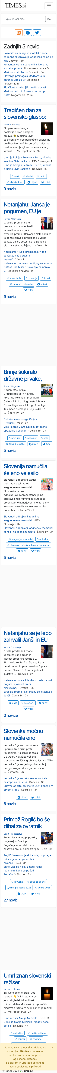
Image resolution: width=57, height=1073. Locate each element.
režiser (21, 1039)
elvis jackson (16, 182)
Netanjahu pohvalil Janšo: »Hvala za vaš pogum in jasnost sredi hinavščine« (28, 684)
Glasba (16, 124)
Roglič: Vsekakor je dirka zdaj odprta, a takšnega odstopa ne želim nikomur (27, 859)
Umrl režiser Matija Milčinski (20, 1018)
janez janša (15, 278)
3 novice (11, 715)
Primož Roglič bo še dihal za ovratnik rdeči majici (27, 826)
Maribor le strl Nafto (16, 72)
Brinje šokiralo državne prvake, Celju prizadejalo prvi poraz (28, 381)
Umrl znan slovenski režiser (27, 979)
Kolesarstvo (16, 834)
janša (14, 703)
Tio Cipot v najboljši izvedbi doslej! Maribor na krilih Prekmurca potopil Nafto (25, 91)
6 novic (10, 803)
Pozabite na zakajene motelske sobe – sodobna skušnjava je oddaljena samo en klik (28, 56)
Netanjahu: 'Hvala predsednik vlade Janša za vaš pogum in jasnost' (25, 255)
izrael (47, 278)
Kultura (17, 989)
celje (45, 438)
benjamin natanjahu (22, 284)
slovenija (32, 278)
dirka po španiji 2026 (20, 887)
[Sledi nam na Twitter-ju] (37, 32)
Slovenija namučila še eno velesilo (25, 469)
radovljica (18, 1033)
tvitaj (47, 182)
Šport (6, 386)
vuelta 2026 (43, 887)
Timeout (7, 124)
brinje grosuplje (16, 443)
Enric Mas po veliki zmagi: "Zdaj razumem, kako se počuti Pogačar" (23, 870)
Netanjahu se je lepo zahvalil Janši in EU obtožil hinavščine (27, 640)
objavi (33, 182)
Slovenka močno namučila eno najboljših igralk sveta (23, 741)
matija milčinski (38, 1033)
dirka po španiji (37, 881)
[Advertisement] (28, 335)
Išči (49, 18)
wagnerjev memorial (21, 539)
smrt (16, 176)
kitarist (29, 176)
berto (42, 176)
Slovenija (16, 219)
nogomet (32, 438)
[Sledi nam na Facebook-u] (28, 32)
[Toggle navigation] (48, 5)
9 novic (10, 188)
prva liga (15, 438)
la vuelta (18, 881)
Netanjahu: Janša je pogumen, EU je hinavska (27, 211)
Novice (7, 219)
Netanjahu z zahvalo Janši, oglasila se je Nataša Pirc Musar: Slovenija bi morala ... (28, 267)
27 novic (11, 900)
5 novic (10, 450)
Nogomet (15, 386)
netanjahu (28, 703)
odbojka (43, 539)
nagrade (36, 1039)
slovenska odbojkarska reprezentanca (29, 545)
